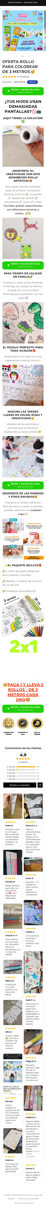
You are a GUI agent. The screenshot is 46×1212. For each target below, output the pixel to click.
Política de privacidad (28, 1199)
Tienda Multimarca (20, 1195)
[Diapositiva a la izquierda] (17, 56)
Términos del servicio (24, 1203)
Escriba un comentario (20, 785)
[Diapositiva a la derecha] (29, 56)
